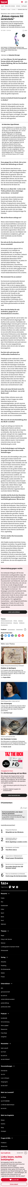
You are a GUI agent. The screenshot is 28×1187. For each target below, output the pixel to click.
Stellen (3, 973)
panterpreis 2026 (5, 1006)
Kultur (8, 9)
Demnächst (4, 1070)
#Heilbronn (21, 623)
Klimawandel (4, 950)
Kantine (3, 1124)
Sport (2, 913)
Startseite (3, 9)
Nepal (2, 935)
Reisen (3, 1120)
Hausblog (3, 965)
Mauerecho (4, 1029)
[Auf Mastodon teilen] (5, 635)
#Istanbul (20, 620)
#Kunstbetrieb (4, 625)
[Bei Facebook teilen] (12, 635)
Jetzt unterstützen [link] (14, 612)
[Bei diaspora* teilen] (19, 635)
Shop (2, 1127)
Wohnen (3, 943)
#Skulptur (15, 623)
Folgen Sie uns (4, 887)
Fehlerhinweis (19, 629)
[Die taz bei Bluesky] (13, 887)
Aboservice (4, 1146)
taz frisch (3, 1052)
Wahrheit (3, 924)
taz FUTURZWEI (5, 1101)
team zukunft (4, 1048)
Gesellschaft (4, 905)
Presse (3, 976)
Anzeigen (3, 1131)
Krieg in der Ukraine (6, 939)
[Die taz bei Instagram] (17, 887)
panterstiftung (5, 1003)
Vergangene (4, 1082)
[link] (2, 6)
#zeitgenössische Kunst (6, 620)
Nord (2, 920)
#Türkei (15, 620)
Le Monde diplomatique (7, 1104)
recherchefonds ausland (7, 999)
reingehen (3, 1036)
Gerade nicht (20, 1153)
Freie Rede (4, 1033)
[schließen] (25, 1152)
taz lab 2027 (4, 1085)
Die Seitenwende (5, 969)
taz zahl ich (4, 995)
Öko (2, 902)
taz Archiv (3, 1108)
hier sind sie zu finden (8, 819)
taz (4, 883)
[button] (26, 2)
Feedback (3, 1142)
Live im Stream (5, 1078)
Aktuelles (3, 962)
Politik (2, 898)
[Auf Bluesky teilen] (9, 635)
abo (2, 988)
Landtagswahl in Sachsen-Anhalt (10, 946)
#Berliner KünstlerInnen (6, 623)
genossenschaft (5, 992)
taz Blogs (3, 1097)
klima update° (5, 1025)
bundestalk (4, 1018)
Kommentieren (11, 629)
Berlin (2, 916)
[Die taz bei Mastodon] (10, 887)
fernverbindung (5, 1022)
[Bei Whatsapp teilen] (16, 635)
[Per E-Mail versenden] (2, 635)
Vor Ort (3, 1074)
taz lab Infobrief (5, 1059)
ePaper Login (4, 1150)
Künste (13, 9)
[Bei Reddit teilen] (23, 635)
